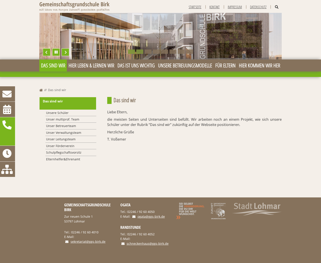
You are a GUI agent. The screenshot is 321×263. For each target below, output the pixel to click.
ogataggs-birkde (151, 216)
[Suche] (276, 7)
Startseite (195, 7)
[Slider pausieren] (56, 52)
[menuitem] (53, 65)
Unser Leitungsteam (61, 139)
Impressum (235, 7)
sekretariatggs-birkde (88, 241)
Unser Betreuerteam (61, 126)
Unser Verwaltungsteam (63, 133)
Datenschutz (258, 7)
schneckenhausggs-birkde (148, 243)
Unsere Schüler (57, 113)
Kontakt (214, 7)
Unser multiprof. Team (62, 119)
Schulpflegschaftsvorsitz (63, 152)
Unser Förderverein (60, 146)
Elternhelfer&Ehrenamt (63, 159)
